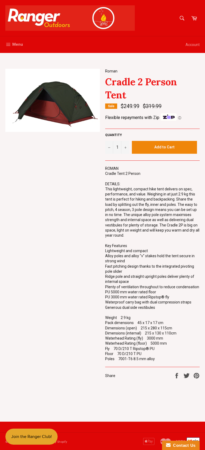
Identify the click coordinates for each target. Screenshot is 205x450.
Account (193, 45)
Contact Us (183, 445)
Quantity (113, 135)
